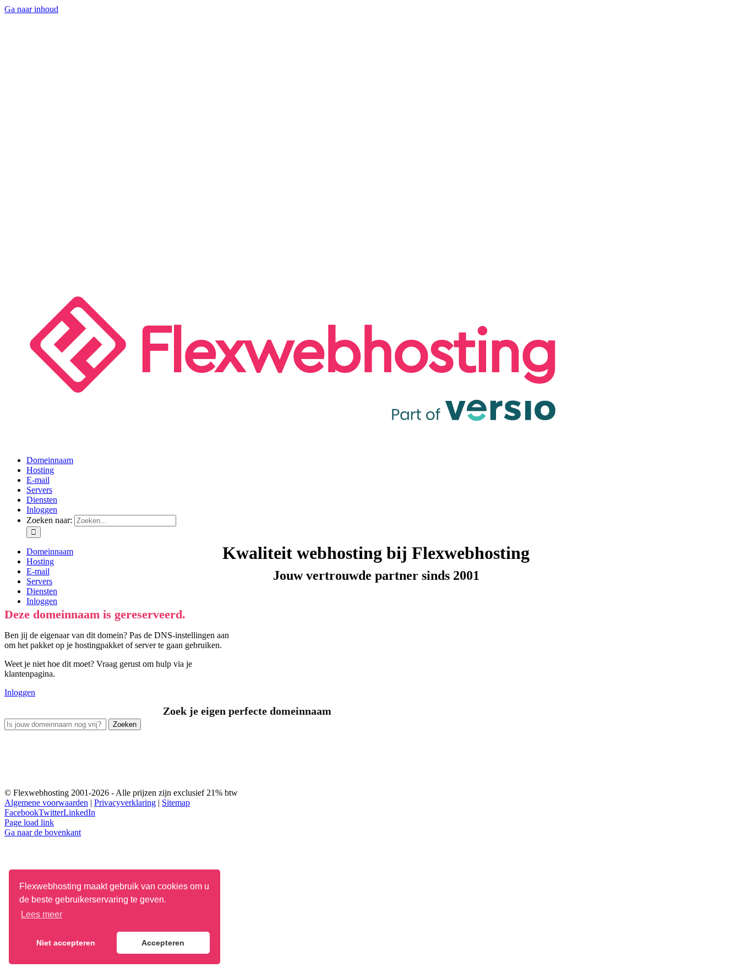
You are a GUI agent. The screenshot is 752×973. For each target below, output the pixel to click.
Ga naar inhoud (31, 9)
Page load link (29, 822)
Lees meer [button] (41, 914)
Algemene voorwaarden (46, 802)
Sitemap (176, 802)
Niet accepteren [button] (65, 942)
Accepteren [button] (162, 942)
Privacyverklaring (125, 802)
